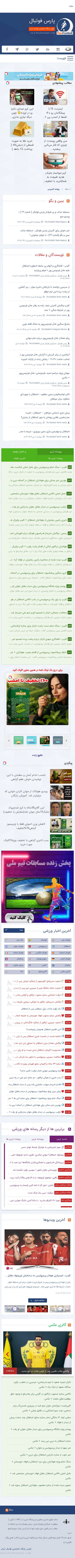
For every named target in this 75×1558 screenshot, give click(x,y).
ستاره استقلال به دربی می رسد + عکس (52, 1441)
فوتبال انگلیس (41, 952)
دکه (21, 971)
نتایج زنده (37, 755)
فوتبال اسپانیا (65, 952)
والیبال (67, 965)
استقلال (67, 946)
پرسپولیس (42, 946)
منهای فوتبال (42, 958)
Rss (11, 1509)
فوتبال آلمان (65, 958)
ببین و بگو (56, 201)
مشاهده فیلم (40, 1300)
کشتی (44, 965)
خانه (71, 6)
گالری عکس (65, 971)
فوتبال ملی (66, 940)
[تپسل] (6, 74)
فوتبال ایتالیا (18, 952)
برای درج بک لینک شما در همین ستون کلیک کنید (38, 670)
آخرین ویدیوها (54, 1220)
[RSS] (69, 201)
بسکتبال (20, 958)
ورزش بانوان (18, 965)
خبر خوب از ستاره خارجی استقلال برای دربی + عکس (45, 1455)
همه (21, 930)
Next (67, 1247)
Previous (8, 1247)
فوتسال (44, 940)
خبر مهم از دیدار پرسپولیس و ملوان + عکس (49, 1448)
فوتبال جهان (18, 946)
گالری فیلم (43, 971)
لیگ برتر (20, 940)
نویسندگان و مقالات (49, 255)
